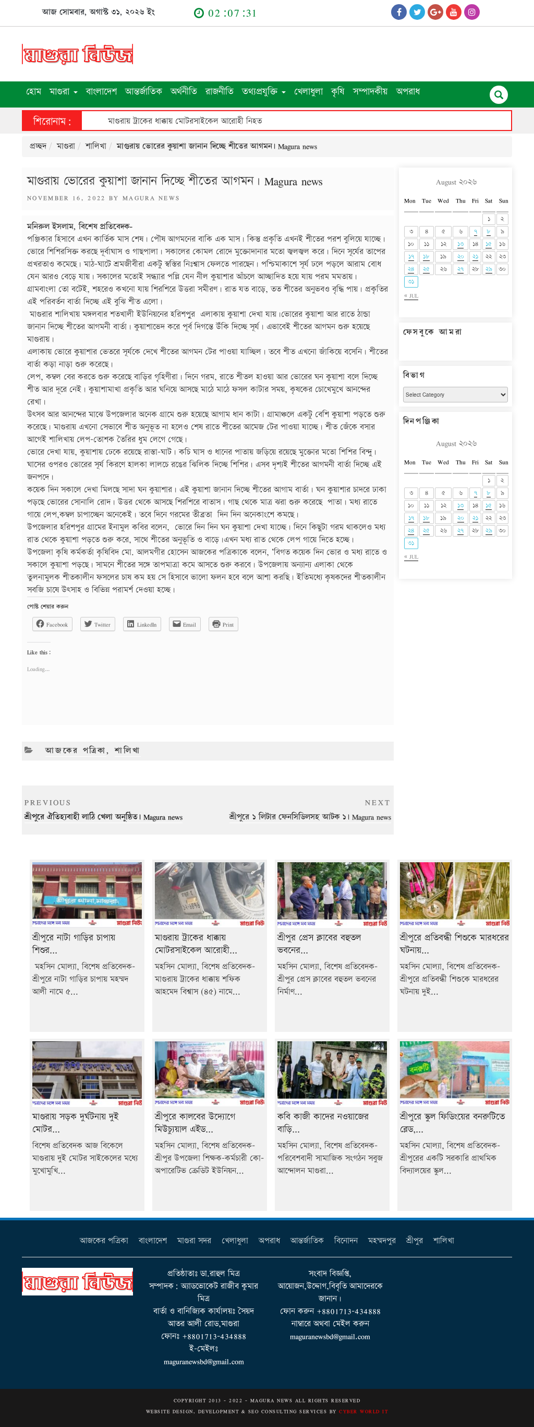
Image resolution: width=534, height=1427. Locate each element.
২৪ (411, 269)
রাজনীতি (219, 91)
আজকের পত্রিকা (75, 751)
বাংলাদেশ (101, 91)
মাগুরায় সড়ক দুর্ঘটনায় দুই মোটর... (75, 1123)
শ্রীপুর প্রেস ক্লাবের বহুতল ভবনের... (319, 944)
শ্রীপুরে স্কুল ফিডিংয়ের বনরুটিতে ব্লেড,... (452, 1123)
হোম (33, 91)
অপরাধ (408, 91)
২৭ (460, 269)
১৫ (489, 244)
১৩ (460, 244)
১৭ (411, 256)
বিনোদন (346, 1241)
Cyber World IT (363, 1411)
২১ (475, 256)
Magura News (151, 198)
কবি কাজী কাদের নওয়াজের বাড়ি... (323, 1123)
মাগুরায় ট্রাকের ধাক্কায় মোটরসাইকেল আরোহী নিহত (185, 121)
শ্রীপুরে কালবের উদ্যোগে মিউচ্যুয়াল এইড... (195, 1123)
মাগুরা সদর (194, 1241)
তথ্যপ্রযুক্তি (261, 91)
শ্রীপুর (414, 1241)
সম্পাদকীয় (370, 91)
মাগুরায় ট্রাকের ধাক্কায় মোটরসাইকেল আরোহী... (196, 944)
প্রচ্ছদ (38, 146)
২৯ (489, 269)
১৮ (426, 256)
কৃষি (338, 91)
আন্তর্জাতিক (143, 91)
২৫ (426, 269)
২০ (460, 256)
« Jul (411, 295)
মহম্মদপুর (382, 1241)
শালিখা (96, 146)
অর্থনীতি (184, 91)
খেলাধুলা (308, 91)
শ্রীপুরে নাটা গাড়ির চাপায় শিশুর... (73, 944)
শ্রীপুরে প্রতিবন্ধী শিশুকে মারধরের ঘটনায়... (454, 944)
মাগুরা (61, 91)
